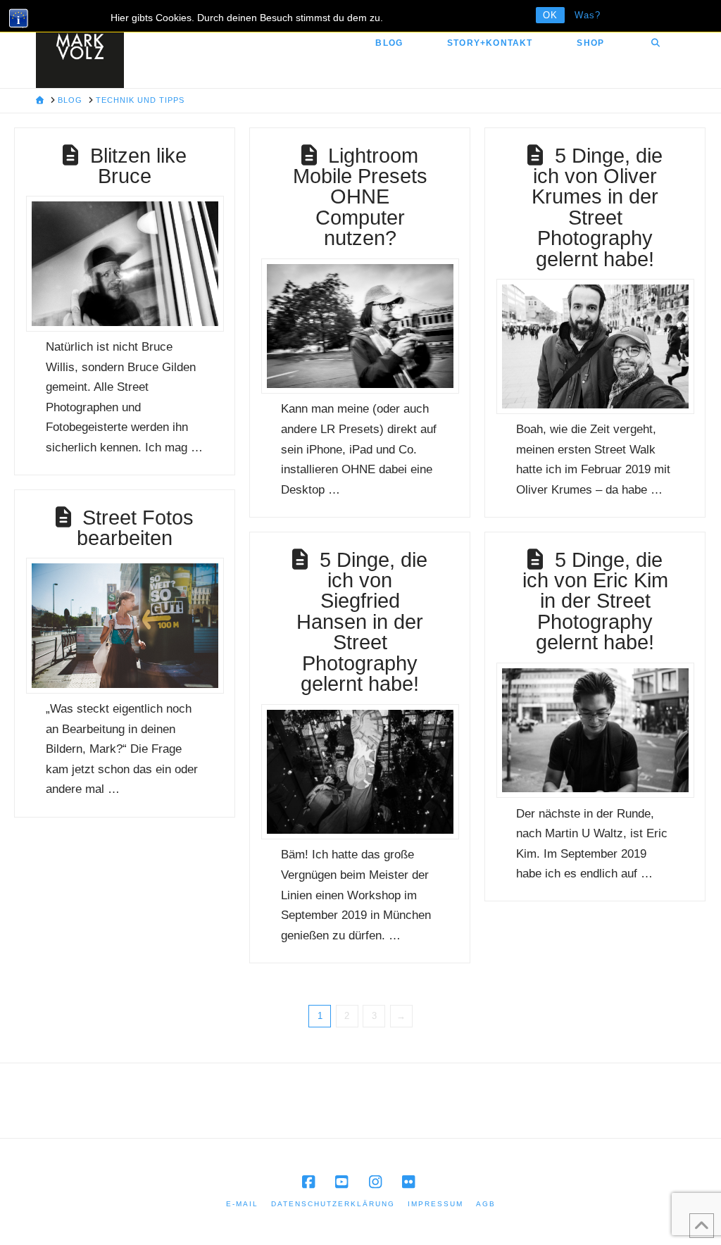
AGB (486, 1204)
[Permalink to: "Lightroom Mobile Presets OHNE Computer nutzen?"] (360, 326)
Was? (588, 15)
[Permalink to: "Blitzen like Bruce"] (125, 263)
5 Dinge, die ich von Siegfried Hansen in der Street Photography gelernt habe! (361, 621)
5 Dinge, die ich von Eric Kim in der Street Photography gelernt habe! (595, 601)
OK (550, 15)
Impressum (435, 1204)
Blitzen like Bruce (138, 165)
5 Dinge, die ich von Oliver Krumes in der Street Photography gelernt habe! (597, 207)
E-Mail (242, 1204)
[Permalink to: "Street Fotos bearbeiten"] (125, 625)
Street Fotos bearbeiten (135, 527)
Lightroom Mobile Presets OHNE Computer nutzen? (360, 197)
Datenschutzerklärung (333, 1204)
